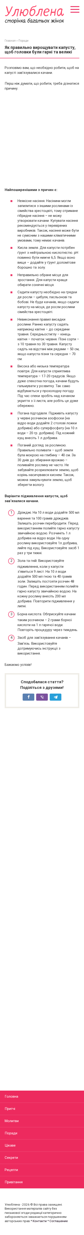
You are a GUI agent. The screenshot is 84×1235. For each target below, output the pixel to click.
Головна (11, 1096)
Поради (11, 1133)
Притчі (10, 1109)
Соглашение (58, 1221)
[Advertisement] (42, 139)
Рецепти (11, 1170)
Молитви (12, 1121)
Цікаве (10, 1145)
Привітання (14, 1182)
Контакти (40, 1221)
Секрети (11, 1158)
